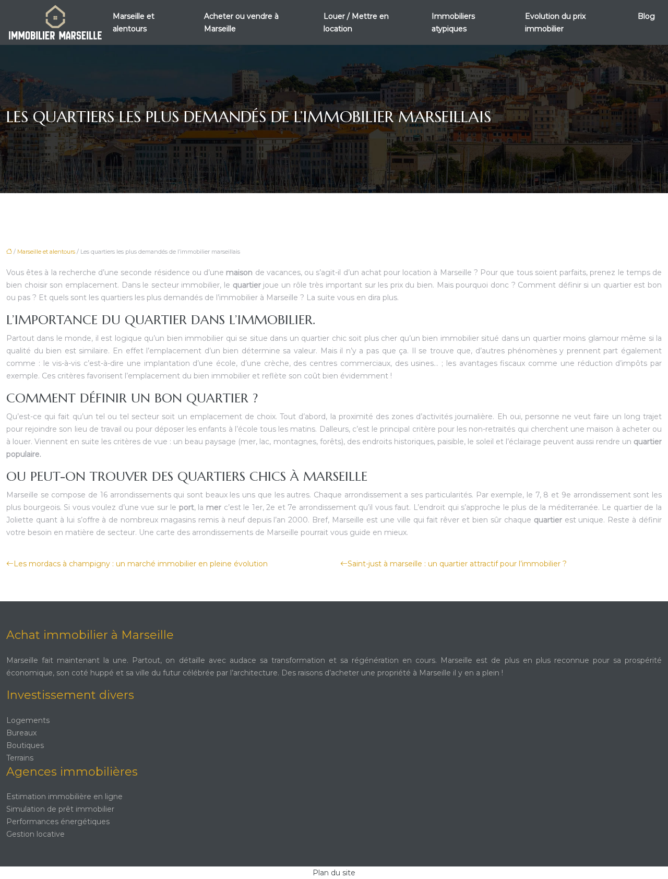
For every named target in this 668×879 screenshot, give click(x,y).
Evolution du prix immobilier (555, 22)
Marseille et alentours (133, 22)
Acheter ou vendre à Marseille (241, 22)
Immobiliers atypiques (453, 22)
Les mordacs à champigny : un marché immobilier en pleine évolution (141, 563)
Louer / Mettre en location (356, 22)
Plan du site (334, 872)
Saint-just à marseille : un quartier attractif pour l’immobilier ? (457, 563)
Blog (646, 16)
